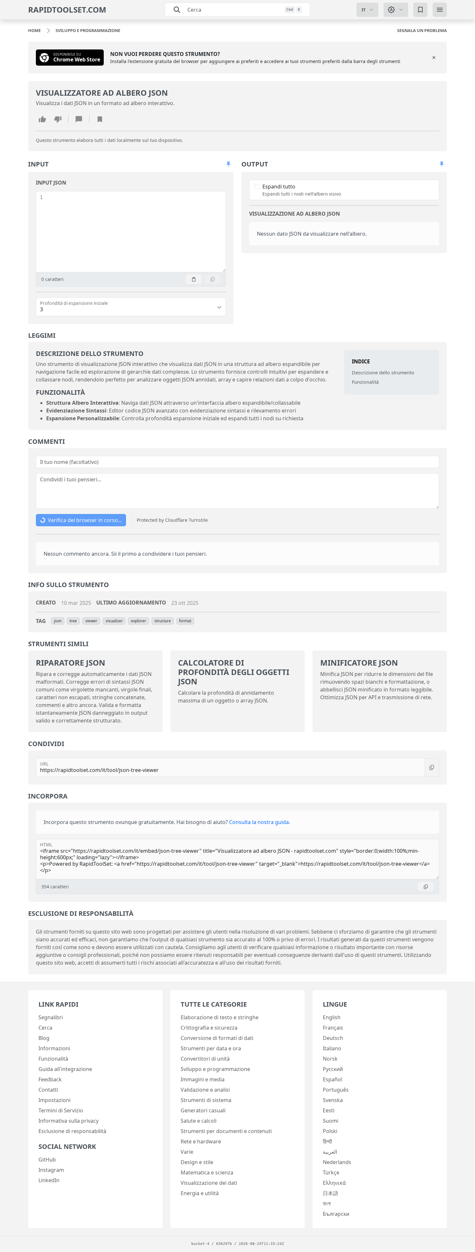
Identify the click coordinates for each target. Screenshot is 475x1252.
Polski (330, 1131)
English (332, 1017)
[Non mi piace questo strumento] (57, 119)
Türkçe (331, 1172)
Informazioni (54, 1048)
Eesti (328, 1110)
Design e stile (197, 1162)
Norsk (330, 1058)
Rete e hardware (201, 1141)
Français (333, 1027)
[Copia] (213, 279)
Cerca (45, 1027)
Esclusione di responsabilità (72, 1131)
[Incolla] (194, 279)
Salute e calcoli (198, 1120)
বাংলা (327, 1203)
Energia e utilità (200, 1193)
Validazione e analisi (205, 1089)
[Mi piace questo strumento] (42, 119)
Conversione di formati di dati (217, 1038)
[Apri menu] (440, 10)
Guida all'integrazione (65, 1069)
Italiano (332, 1048)
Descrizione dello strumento (383, 372)
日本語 (330, 1193)
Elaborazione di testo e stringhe (220, 1017)
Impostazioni (54, 1100)
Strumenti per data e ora (211, 1048)
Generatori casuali (203, 1110)
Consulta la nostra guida (259, 822)
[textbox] (134, 232)
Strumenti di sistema (206, 1100)
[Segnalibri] (420, 10)
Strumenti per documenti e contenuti (226, 1131)
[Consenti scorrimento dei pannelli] (228, 164)
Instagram (51, 1169)
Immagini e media (203, 1079)
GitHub (47, 1159)
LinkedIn (48, 1180)
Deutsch (333, 1038)
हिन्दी (327, 1141)
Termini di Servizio (60, 1110)
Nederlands (337, 1162)
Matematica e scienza (207, 1172)
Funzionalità (365, 382)
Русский (333, 1069)
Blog (43, 1038)
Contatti (48, 1089)
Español (332, 1079)
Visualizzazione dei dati (209, 1182)
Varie (187, 1151)
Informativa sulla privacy (68, 1120)
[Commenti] (78, 119)
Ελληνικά (334, 1182)
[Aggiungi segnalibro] (99, 119)
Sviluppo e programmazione (215, 1069)
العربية (330, 1151)
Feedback (50, 1079)
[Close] (434, 57)
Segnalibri (50, 1017)
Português (336, 1089)
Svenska (333, 1100)
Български (336, 1213)
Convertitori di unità (205, 1058)
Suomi (330, 1120)
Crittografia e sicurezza (209, 1027)
